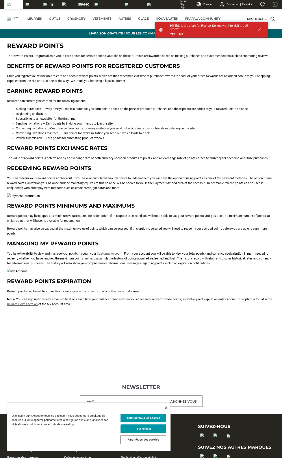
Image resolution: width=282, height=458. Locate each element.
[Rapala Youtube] (230, 443)
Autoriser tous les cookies (143, 418)
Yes (172, 34)
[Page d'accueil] (13, 18)
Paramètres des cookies (143, 439)
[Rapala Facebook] (203, 442)
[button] (272, 18)
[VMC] (84, 4)
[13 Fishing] (50, 4)
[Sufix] (67, 4)
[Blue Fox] (153, 4)
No (181, 34)
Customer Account (109, 253)
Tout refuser (143, 428)
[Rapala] (13, 4)
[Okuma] (32, 4)
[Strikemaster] (107, 4)
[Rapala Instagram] (216, 442)
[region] (89, 427)
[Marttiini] (133, 4)
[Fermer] (166, 407)
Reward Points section (22, 304)
